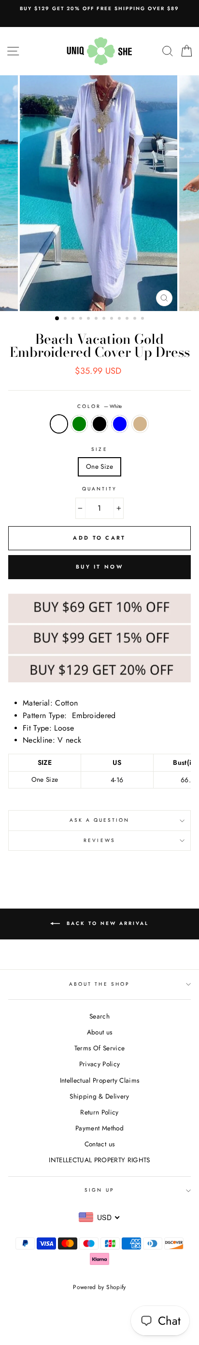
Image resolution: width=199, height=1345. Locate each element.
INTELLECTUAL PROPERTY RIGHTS (99, 1160)
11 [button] (135, 319)
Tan (140, 424)
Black (99, 424)
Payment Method (99, 1128)
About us (100, 1032)
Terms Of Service (99, 1048)
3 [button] (73, 319)
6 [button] (97, 319)
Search (99, 1016)
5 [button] (89, 319)
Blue (120, 424)
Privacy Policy (99, 1064)
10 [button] (128, 319)
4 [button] (81, 319)
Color (99, 406)
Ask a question (100, 820)
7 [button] (104, 319)
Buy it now (99, 567)
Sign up (99, 1190)
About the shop (99, 984)
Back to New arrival (106, 923)
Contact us (99, 1144)
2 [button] (66, 319)
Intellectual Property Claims (100, 1080)
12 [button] (143, 319)
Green (79, 424)
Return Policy (99, 1112)
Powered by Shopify (99, 1287)
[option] (99, 9)
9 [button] (120, 319)
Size (99, 449)
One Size (99, 466)
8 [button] (112, 319)
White (59, 424)
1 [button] (57, 318)
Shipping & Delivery (99, 1096)
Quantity (99, 488)
